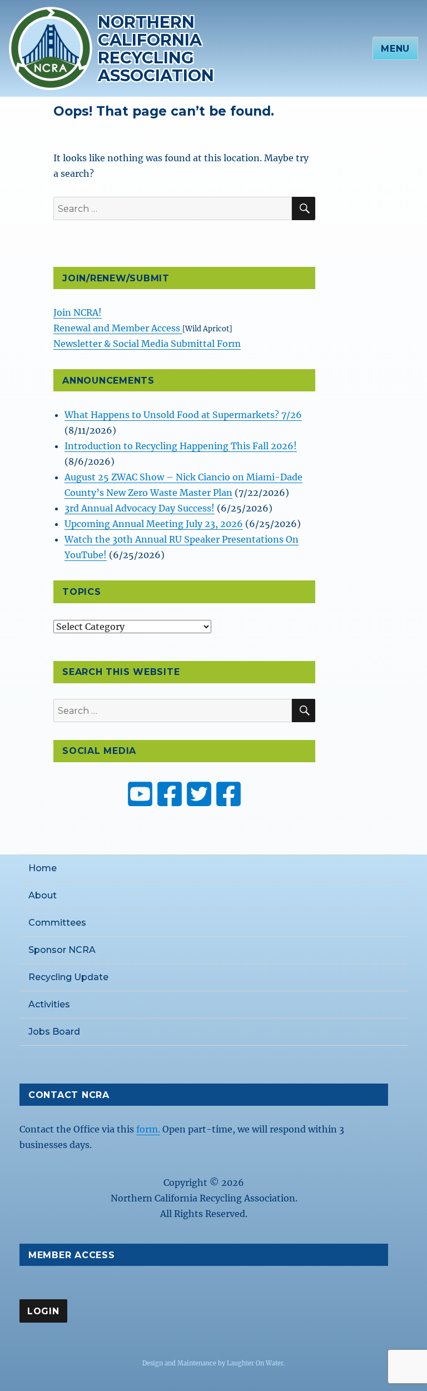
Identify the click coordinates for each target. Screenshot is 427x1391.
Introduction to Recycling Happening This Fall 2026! (180, 445)
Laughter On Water (255, 1363)
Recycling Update (68, 977)
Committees (57, 922)
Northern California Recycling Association (156, 48)
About (42, 895)
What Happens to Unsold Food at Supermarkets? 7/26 (183, 414)
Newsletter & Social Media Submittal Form (147, 343)
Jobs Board (54, 1031)
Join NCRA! (77, 312)
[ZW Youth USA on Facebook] (228, 794)
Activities (49, 1004)
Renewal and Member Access (117, 328)
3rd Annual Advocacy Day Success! (139, 508)
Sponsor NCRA (62, 950)
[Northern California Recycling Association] (50, 47)
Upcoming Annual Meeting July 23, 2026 (153, 523)
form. (148, 1129)
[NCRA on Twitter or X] (199, 794)
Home (42, 868)
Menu (395, 48)
